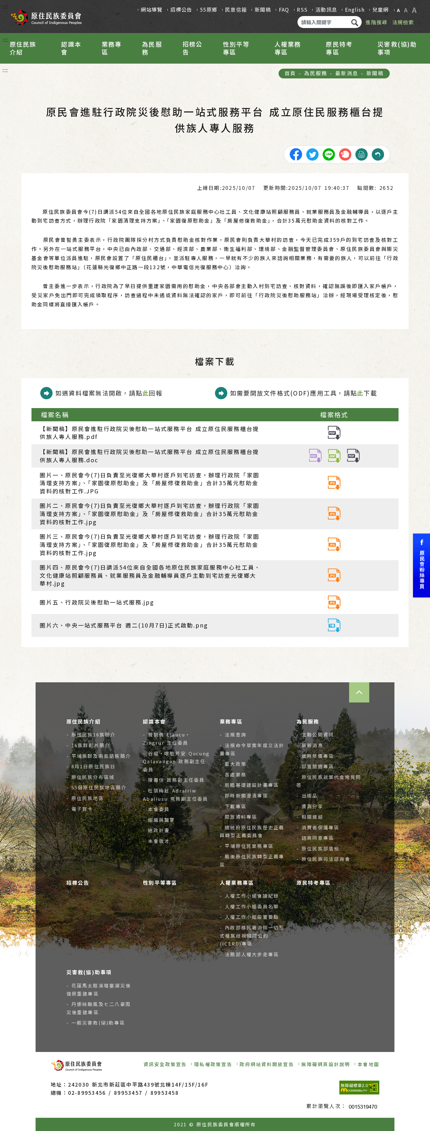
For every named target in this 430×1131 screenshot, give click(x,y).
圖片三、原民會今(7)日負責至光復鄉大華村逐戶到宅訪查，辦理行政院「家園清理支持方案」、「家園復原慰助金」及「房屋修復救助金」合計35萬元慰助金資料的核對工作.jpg (149, 544)
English (355, 9)
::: (5, 6)
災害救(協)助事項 (397, 48)
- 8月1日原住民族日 (91, 766)
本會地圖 (368, 1064)
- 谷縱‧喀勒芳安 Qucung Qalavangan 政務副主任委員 (176, 761)
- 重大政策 (233, 763)
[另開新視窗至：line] (328, 153)
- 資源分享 (310, 806)
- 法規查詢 (233, 734)
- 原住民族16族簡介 (91, 734)
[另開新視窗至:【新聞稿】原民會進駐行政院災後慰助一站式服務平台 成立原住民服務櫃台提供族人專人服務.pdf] (353, 455)
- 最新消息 (310, 745)
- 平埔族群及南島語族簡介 (98, 756)
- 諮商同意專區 (315, 837)
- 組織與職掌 (159, 819)
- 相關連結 (310, 816)
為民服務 (152, 48)
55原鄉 (208, 9)
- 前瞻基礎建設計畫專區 (249, 784)
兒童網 (380, 9)
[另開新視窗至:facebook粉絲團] (421, 566)
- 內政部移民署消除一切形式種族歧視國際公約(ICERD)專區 (252, 935)
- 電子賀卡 (79, 808)
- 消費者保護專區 (318, 827)
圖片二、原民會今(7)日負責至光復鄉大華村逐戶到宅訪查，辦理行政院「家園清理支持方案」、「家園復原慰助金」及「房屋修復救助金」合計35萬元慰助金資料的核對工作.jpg (149, 514)
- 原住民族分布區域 (90, 777)
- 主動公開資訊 (315, 734)
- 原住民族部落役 (318, 848)
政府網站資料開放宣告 (267, 1064)
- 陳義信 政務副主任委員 (174, 779)
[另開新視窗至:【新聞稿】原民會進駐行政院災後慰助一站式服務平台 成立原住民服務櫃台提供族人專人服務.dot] (334, 455)
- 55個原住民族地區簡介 (96, 787)
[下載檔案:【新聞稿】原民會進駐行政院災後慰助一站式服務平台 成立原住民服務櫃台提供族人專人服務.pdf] (334, 432)
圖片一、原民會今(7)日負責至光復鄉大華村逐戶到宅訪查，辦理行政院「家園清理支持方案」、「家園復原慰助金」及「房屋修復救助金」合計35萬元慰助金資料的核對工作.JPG (149, 483)
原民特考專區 (339, 48)
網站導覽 (151, 9)
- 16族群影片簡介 (88, 745)
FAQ (284, 9)
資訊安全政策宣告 (165, 1064)
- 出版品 (307, 795)
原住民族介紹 (23, 48)
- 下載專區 (233, 806)
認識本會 (71, 48)
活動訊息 (326, 9)
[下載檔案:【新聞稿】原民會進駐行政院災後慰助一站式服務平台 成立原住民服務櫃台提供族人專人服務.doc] (315, 455)
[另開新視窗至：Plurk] (345, 153)
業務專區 (112, 48)
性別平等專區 (236, 48)
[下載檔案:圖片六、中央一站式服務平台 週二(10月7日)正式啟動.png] (334, 624)
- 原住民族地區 (85, 798)
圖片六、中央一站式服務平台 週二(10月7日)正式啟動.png (124, 625)
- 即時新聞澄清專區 (244, 795)
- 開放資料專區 (238, 816)
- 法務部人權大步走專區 (249, 954)
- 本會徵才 (156, 841)
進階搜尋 (376, 22)
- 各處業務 (233, 774)
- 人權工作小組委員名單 (249, 906)
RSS (302, 9)
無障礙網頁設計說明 (325, 1064)
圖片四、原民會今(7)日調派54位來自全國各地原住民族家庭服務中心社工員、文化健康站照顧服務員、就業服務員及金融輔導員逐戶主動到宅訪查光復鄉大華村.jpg (150, 575)
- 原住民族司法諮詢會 (323, 858)
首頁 (290, 73)
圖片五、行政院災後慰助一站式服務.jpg (97, 602)
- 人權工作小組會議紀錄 (249, 895)
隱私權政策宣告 (213, 1064)
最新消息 (346, 73)
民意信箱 (236, 9)
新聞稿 (263, 9)
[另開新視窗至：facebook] (296, 153)
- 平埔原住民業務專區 (247, 846)
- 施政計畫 (156, 830)
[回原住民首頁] (46, 15)
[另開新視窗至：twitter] (312, 153)
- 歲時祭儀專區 (315, 756)
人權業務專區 (287, 48)
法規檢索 (403, 22)
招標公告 (181, 9)
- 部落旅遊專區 (315, 766)
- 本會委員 (156, 809)
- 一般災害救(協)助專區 (95, 1022)
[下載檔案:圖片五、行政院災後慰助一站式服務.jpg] (334, 601)
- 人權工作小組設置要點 (249, 916)
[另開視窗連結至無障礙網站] (359, 1087)
